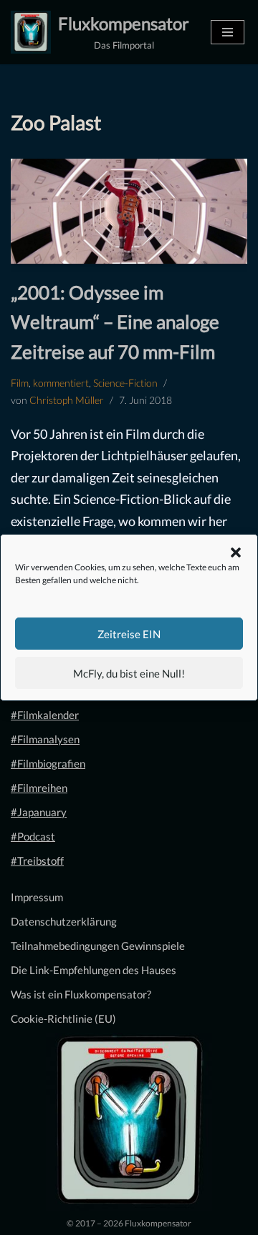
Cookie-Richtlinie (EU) (63, 1018)
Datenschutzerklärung (64, 921)
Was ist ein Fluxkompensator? (81, 994)
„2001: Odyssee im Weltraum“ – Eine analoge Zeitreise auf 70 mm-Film (115, 322)
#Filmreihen (39, 787)
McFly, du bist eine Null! (129, 673)
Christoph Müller (66, 400)
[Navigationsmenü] (227, 32)
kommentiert (61, 383)
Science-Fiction (125, 383)
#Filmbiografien (48, 763)
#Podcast (33, 836)
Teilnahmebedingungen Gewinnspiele (98, 945)
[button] (236, 552)
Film (20, 383)
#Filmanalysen (45, 739)
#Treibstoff (37, 860)
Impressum (37, 897)
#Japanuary (39, 811)
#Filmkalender (45, 714)
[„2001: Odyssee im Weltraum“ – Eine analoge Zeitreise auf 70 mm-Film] (129, 211)
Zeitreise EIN (129, 634)
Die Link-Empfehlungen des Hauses (93, 969)
